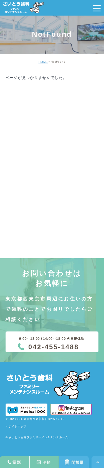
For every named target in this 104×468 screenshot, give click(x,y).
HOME (43, 61)
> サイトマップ (16, 426)
